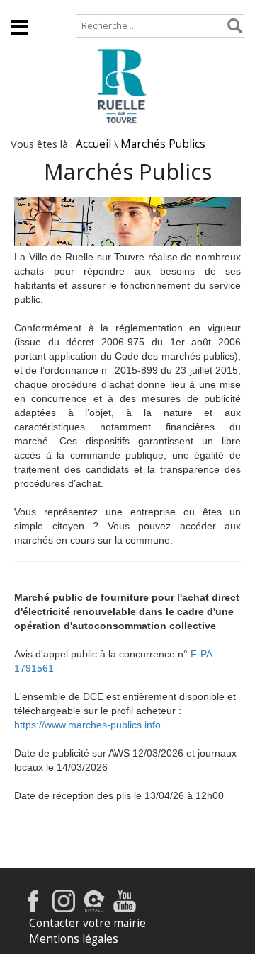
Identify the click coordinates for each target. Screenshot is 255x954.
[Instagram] (63, 908)
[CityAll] (94, 908)
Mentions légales (73, 938)
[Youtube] (124, 908)
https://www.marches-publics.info (87, 724)
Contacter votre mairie (87, 923)
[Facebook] (33, 908)
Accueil (28, 6)
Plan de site (97, 6)
